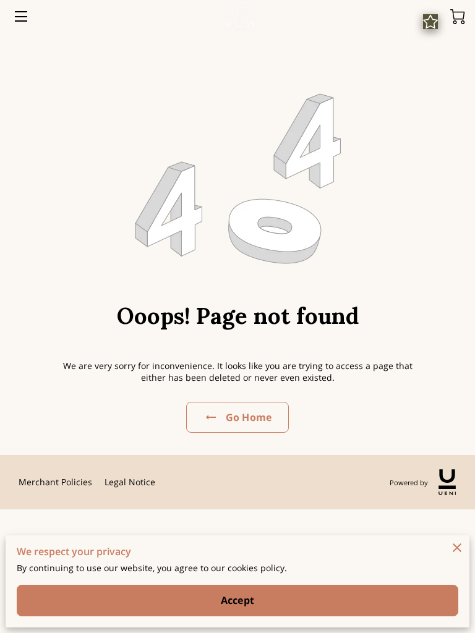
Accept (237, 600)
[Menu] (20, 16)
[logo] (447, 482)
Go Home (249, 417)
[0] (457, 16)
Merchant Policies (55, 482)
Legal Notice (130, 482)
